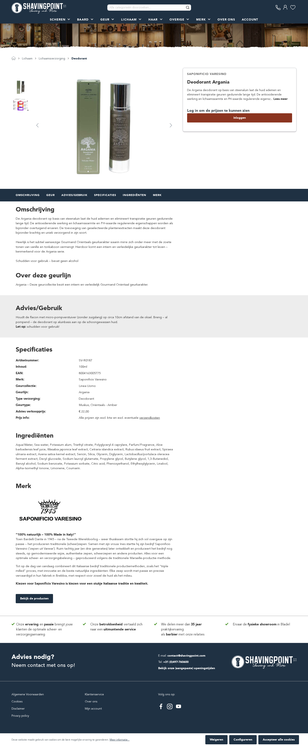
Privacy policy (20, 716)
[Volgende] (171, 125)
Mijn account (93, 708)
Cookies (17, 701)
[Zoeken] (188, 7)
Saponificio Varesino (206, 74)
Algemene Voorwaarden (28, 694)
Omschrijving (28, 195)
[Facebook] (161, 706)
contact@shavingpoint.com (186, 655)
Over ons (91, 701)
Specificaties (105, 195)
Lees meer (280, 99)
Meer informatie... (119, 739)
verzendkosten (149, 418)
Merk (157, 195)
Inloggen (239, 118)
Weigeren (216, 739)
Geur (50, 195)
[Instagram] (169, 706)
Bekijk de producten (34, 598)
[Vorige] (37, 125)
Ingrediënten (134, 195)
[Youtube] (178, 706)
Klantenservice (94, 694)
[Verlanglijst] (292, 7)
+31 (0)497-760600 (176, 662)
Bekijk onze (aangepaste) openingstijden (186, 668)
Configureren (243, 739)
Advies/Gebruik (74, 195)
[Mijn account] (285, 7)
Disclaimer (18, 708)
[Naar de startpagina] (39, 7)
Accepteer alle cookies (279, 739)
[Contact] (278, 7)
